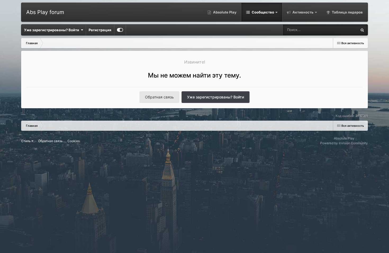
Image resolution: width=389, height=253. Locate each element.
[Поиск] (362, 30)
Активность (303, 12)
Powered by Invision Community (344, 143)
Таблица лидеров (347, 12)
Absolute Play (224, 12)
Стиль (26, 141)
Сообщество (262, 12)
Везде (345, 30)
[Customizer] (120, 30)
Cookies (73, 141)
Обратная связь (159, 97)
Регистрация (100, 30)
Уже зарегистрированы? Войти (52, 30)
